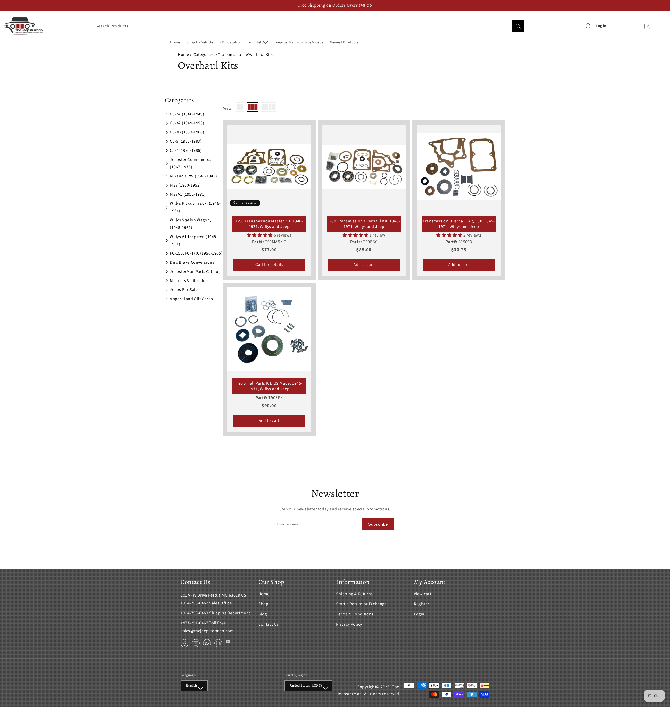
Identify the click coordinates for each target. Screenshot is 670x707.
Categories (204, 55)
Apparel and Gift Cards (191, 299)
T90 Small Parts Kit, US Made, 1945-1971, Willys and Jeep (269, 386)
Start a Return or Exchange (361, 604)
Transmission (231, 55)
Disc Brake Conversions (192, 262)
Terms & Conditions (354, 614)
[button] (257, 42)
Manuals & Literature (190, 281)
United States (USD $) (306, 685)
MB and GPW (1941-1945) (193, 176)
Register (421, 604)
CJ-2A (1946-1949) (187, 114)
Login (419, 614)
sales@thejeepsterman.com (207, 631)
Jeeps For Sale (184, 290)
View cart (422, 594)
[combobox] (307, 26)
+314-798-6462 (194, 603)
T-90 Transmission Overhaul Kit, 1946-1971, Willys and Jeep (364, 223)
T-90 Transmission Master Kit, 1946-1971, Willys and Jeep (269, 223)
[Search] (518, 26)
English (191, 685)
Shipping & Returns (354, 594)
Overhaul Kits (260, 55)
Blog (262, 614)
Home (183, 55)
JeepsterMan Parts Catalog (195, 271)
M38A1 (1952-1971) (188, 194)
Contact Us (268, 624)
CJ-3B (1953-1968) (187, 132)
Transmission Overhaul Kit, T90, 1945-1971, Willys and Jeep (459, 223)
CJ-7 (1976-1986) (186, 150)
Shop (263, 604)
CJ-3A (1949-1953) (187, 123)
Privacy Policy (349, 624)
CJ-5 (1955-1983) (186, 141)
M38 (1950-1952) (185, 185)
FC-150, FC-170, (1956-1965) (196, 253)
